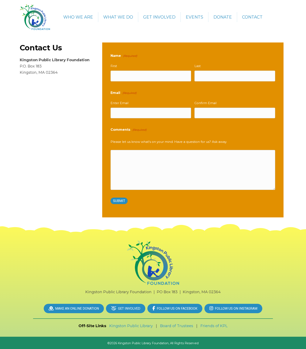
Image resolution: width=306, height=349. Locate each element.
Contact (252, 17)
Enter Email (119, 103)
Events (194, 17)
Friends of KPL (214, 326)
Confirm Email (205, 103)
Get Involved (159, 17)
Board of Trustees (176, 326)
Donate (222, 17)
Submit (119, 201)
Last (197, 66)
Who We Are (78, 17)
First (114, 66)
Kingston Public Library (131, 326)
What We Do (118, 17)
